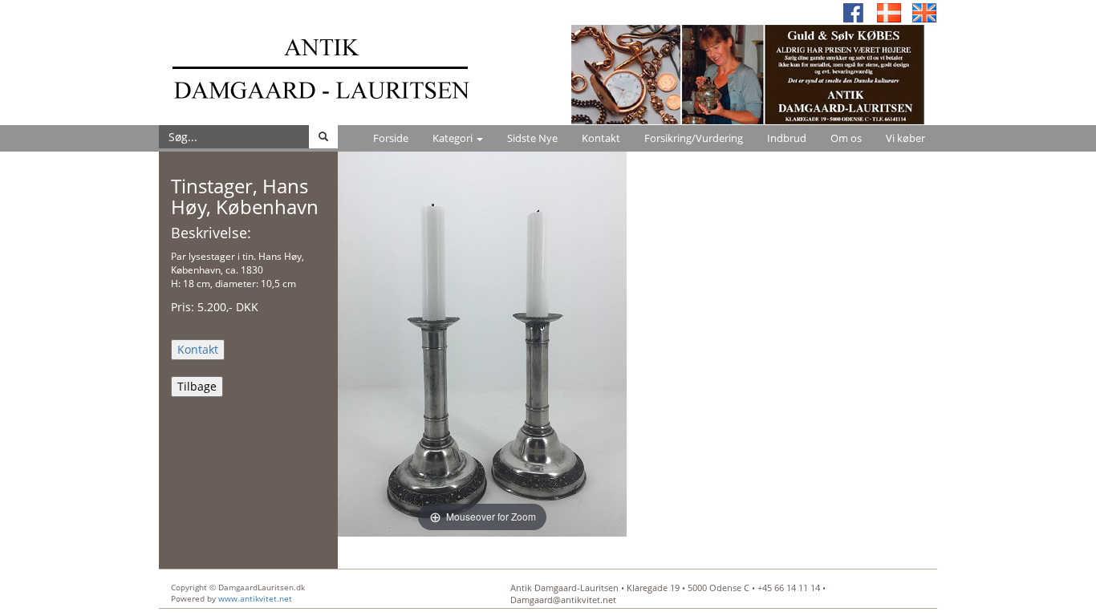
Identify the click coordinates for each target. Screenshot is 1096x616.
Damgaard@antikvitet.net (563, 600)
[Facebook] (854, 11)
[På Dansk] (889, 11)
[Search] (323, 136)
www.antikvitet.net (255, 598)
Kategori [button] (453, 138)
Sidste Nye (532, 138)
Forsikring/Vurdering (693, 138)
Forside (390, 138)
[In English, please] (924, 11)
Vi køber (905, 138)
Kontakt (601, 138)
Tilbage (197, 386)
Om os (846, 138)
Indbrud (786, 138)
